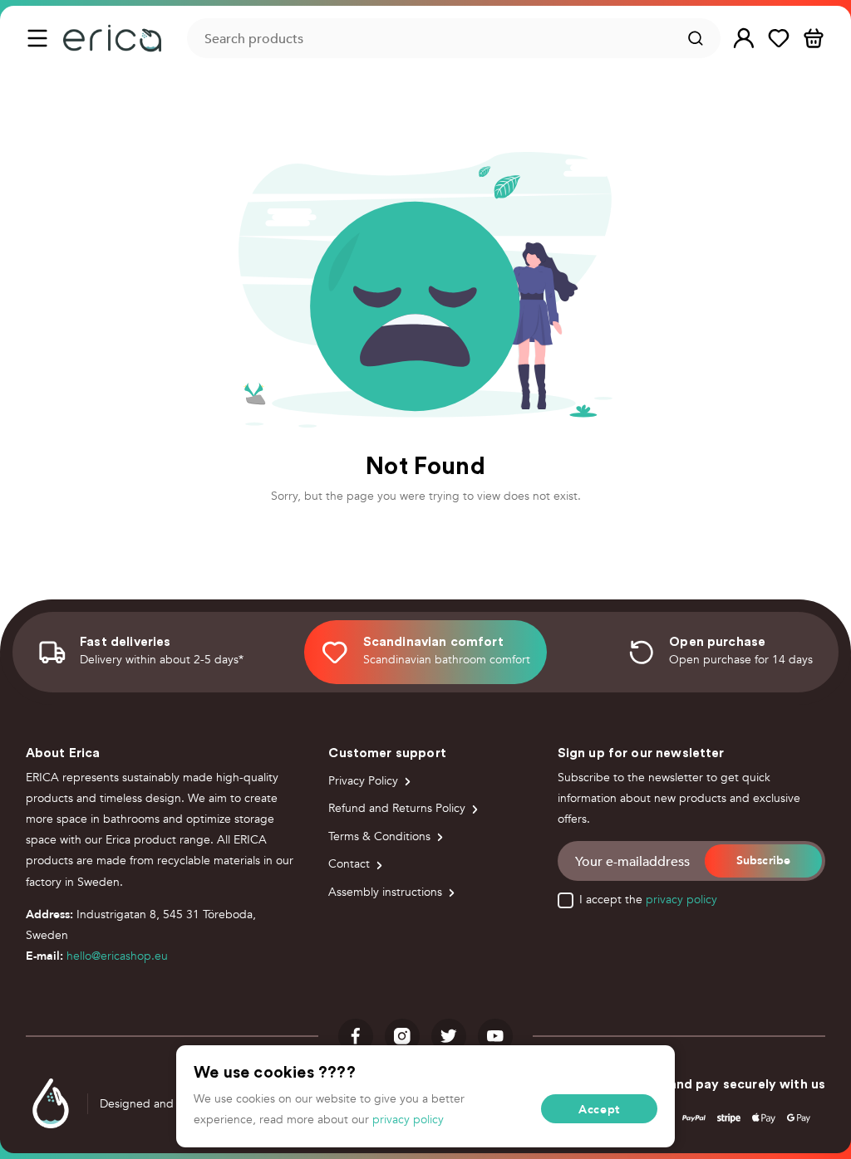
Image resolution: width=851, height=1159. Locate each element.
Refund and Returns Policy (396, 808)
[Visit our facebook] (355, 1036)
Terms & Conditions (379, 836)
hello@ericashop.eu (117, 956)
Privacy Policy (363, 781)
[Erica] (112, 38)
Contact (349, 864)
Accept (599, 1109)
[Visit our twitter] (448, 1036)
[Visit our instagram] (402, 1036)
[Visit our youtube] (495, 1036)
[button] (743, 39)
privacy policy (681, 899)
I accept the (648, 900)
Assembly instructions (385, 892)
